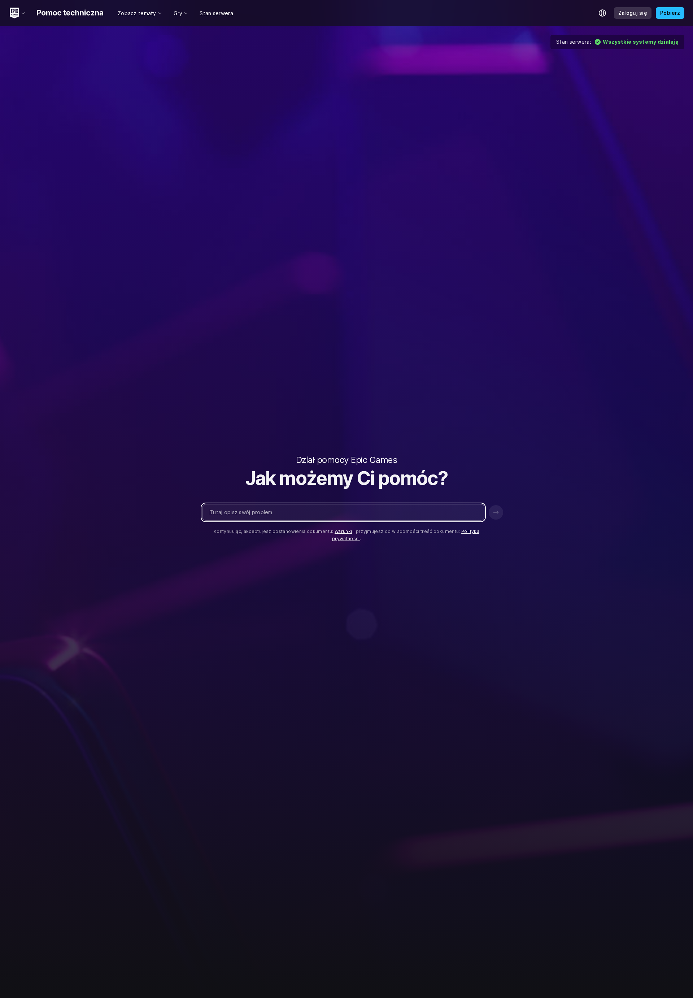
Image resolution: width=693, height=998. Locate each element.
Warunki (343, 531)
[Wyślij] (496, 512)
